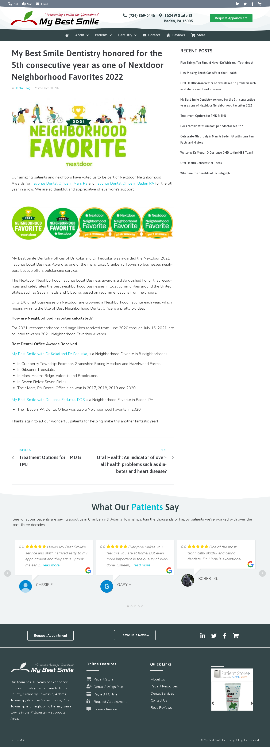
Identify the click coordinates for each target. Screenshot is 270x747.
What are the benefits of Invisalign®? (205, 173)
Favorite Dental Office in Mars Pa (59, 183)
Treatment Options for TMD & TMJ (203, 115)
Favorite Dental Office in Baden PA (125, 183)
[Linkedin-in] (238, 4)
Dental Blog (23, 88)
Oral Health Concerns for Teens (201, 163)
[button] (231, 18)
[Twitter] (245, 4)
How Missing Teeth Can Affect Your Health (208, 73)
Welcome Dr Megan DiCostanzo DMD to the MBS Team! (216, 152)
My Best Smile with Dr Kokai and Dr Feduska (49, 353)
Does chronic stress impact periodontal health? (211, 126)
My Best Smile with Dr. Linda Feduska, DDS (48, 399)
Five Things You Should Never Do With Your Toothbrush (217, 62)
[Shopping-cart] (260, 4)
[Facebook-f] (252, 4)
